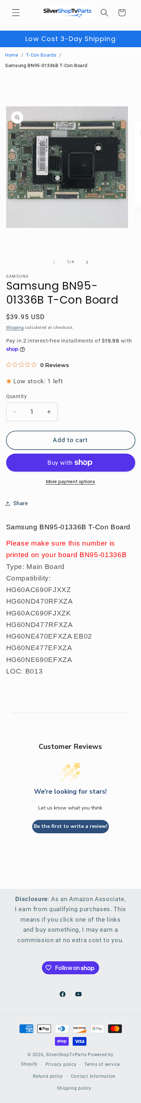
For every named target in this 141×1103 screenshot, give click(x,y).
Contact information (93, 1076)
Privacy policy (61, 1064)
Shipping (15, 327)
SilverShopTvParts (66, 1054)
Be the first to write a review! (70, 826)
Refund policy (48, 1076)
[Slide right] (87, 262)
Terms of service (102, 1064)
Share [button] (20, 503)
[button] (16, 12)
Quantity (16, 396)
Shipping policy (74, 1088)
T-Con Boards (41, 55)
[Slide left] (54, 262)
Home (11, 55)
